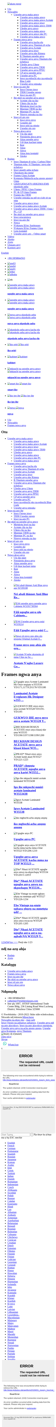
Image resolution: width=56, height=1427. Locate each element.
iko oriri (11, 350)
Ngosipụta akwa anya (30, 136)
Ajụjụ (10, 242)
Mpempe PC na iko (29, 111)
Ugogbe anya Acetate (30, 48)
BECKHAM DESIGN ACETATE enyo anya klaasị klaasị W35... (28, 745)
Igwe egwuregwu (22, 217)
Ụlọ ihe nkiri (26, 134)
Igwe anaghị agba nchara (26, 170)
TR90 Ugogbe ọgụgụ (30, 92)
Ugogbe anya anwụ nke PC (33, 34)
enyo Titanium (24, 1031)
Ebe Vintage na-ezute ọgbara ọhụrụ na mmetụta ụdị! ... (31, 909)
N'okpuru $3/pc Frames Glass (28, 228)
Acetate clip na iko (29, 100)
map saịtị (30, 1020)
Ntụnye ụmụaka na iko (31, 114)
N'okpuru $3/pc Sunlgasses (27, 225)
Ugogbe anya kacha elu (31, 42)
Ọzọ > (12, 942)
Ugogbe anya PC (28, 75)
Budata (10, 159)
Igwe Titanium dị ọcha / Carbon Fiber (32, 161)
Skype (4, 1039)
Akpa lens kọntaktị (29, 153)
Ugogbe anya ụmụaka (31, 84)
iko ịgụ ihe (12, 401)
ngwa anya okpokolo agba (21, 323)
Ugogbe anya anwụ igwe (32, 23)
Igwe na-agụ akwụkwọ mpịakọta (36, 1025)
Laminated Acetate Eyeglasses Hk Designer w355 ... (29, 697)
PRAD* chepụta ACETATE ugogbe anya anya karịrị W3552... (29, 769)
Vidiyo (10, 236)
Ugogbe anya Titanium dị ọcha (35, 45)
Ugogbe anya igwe (29, 50)
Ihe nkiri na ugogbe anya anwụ (29, 98)
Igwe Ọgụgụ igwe (29, 89)
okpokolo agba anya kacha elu (23, 338)
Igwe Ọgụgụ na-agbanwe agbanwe (18, 1022)
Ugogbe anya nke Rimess (32, 53)
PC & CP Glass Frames (25, 192)
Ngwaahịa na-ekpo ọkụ (12, 1020)
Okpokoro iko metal (23, 172)
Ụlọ (9, 9)
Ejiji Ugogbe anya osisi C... (31, 630)
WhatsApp (13, 1044)
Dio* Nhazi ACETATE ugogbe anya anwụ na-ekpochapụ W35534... (28, 884)
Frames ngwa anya (23, 39)
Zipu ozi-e (6, 1036)
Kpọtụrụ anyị (14, 247)
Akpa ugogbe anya (29, 139)
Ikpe (22, 145)
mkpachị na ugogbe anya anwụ (23, 377)
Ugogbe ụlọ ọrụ (27, 128)
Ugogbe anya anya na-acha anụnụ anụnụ (21, 1028)
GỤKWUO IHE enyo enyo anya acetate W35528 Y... (31, 719)
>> (16, 942)
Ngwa (17, 222)
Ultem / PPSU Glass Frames (28, 189)
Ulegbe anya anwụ (29, 28)
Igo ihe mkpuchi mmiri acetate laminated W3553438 (28, 790)
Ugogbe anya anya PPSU (32, 70)
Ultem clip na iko (28, 103)
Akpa (22, 147)
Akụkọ (10, 239)
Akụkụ (23, 156)
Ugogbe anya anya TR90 (32, 67)
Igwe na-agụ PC (28, 95)
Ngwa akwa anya (22, 131)
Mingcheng (28, 1017)
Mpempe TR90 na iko (31, 109)
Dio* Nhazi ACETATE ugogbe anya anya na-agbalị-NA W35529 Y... (28, 933)
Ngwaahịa (12, 11)
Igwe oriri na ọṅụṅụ (29, 125)
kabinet (11, 362)
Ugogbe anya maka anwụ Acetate (36, 20)
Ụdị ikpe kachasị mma (31, 142)
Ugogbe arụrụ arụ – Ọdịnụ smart (30, 233)
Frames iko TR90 (22, 195)
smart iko (12, 389)
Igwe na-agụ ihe (22, 86)
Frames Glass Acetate (24, 175)
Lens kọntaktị (20, 231)
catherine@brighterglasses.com (22, 1001)
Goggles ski (26, 122)
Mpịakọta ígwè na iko (30, 106)
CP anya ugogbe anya (30, 73)
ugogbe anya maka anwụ (20, 293)
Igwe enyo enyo (28, 120)
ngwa (10, 414)
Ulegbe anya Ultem (29, 64)
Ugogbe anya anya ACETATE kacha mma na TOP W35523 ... (31, 860)
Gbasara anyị (13, 245)
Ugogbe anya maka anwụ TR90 (35, 25)
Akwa (23, 150)
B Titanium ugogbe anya (32, 56)
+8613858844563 (16, 258)
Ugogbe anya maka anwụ (26, 14)
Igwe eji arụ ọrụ (21, 117)
